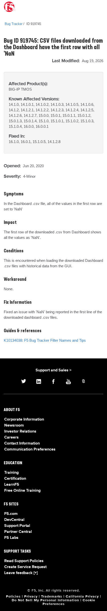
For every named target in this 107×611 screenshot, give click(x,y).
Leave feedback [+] (21, 573)
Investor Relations (20, 432)
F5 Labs (11, 538)
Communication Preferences (29, 450)
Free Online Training (22, 491)
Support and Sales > (53, 370)
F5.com (11, 514)
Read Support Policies (24, 561)
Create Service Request (25, 567)
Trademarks (51, 596)
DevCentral (14, 520)
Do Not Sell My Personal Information (45, 600)
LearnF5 (11, 485)
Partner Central (18, 532)
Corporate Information (24, 420)
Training (11, 473)
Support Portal (17, 526)
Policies (13, 596)
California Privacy (82, 596)
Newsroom (14, 426)
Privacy (31, 596)
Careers (11, 438)
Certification (15, 479)
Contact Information (22, 444)
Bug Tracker (13, 24)
